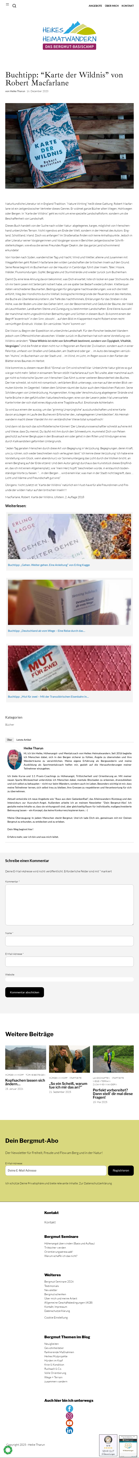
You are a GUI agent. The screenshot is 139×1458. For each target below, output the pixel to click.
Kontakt (50, 1222)
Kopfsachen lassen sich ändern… (25, 1082)
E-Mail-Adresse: (14, 1163)
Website (9, 974)
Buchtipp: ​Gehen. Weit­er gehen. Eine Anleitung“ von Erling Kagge (49, 564)
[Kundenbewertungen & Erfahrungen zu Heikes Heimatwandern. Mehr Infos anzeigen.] (128, 1446)
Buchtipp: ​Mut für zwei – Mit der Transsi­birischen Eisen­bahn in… (48, 696)
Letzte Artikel (23, 739)
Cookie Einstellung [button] (56, 1317)
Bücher (9, 724)
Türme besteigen (35, 1074)
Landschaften (101, 1078)
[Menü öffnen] (7, 4)
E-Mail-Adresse (14, 953)
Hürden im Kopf (14, 1074)
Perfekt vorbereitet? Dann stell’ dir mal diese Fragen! (113, 1093)
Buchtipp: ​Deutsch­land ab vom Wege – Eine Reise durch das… (46, 630)
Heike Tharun (33, 748)
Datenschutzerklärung (98, 1183)
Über (9, 739)
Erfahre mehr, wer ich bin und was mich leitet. (33, 836)
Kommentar (12, 881)
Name (9, 933)
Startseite (75, 1078)
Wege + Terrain (101, 1081)
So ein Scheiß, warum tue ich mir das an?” (68, 1085)
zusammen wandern (105, 1084)
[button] (8, 1450)
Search (14, 5)
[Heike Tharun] (14, 768)
